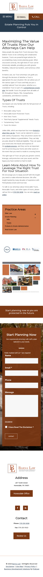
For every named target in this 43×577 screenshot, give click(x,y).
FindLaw (36, 569)
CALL (37, 16)
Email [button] (23, 17)
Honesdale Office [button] (21, 493)
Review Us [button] (21, 535)
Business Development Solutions (17, 569)
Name (8, 355)
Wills (8, 219)
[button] (7, 16)
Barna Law (16, 564)
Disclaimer (8, 422)
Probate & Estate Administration (17, 226)
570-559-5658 (18, 192)
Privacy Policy (30, 566)
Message (9, 392)
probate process (11, 146)
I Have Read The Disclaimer (21, 427)
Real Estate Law (11, 229)
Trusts (9, 223)
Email (8, 367)
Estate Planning (10, 217)
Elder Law (8, 213)
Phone (8, 380)
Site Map (19, 566)
